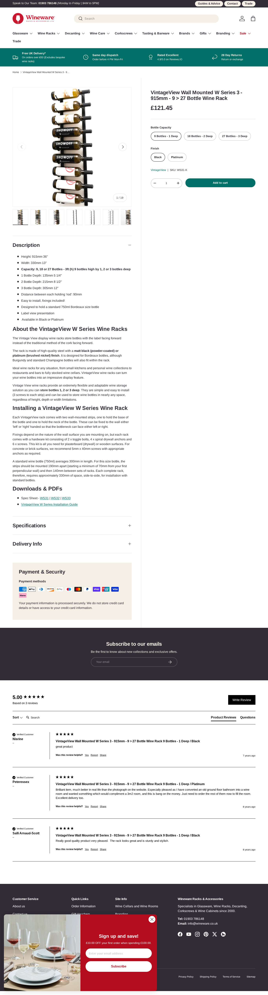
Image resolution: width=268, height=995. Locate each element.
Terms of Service (231, 976)
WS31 (44, 498)
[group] (33, 697)
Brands (184, 33)
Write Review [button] (241, 700)
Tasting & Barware (156, 33)
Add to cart (220, 182)
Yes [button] (87, 755)
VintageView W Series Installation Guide (49, 504)
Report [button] (94, 755)
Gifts (203, 33)
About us (19, 906)
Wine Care (97, 33)
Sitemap (251, 976)
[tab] (223, 718)
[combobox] (146, 18)
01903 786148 (194, 918)
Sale (243, 33)
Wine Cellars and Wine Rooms (136, 906)
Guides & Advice (209, 3)
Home (16, 72)
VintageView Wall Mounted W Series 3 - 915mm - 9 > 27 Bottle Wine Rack (46, 72)
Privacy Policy (186, 976)
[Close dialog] (152, 919)
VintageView (158, 170)
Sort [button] (16, 717)
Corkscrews (124, 33)
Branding (223, 33)
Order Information (83, 906)
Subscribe (118, 966)
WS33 (66, 498)
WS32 (55, 498)
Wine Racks (46, 33)
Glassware (20, 33)
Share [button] (103, 755)
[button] (253, 18)
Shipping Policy (208, 976)
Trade (249, 3)
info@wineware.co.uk (203, 923)
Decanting (72, 33)
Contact (232, 3)
